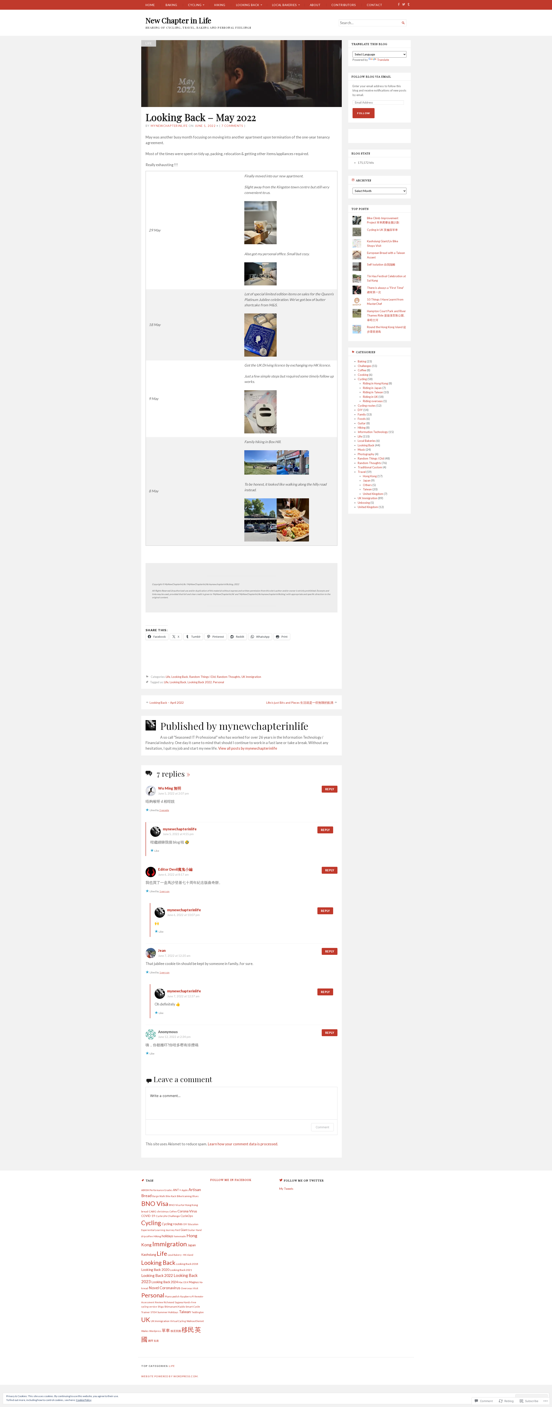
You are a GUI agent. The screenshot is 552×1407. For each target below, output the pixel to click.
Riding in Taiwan (373, 392)
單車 (166, 1330)
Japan (366, 480)
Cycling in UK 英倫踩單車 (382, 229)
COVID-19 (148, 1216)
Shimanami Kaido (174, 1306)
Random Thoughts (228, 677)
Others (367, 485)
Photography (366, 454)
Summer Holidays (167, 1312)
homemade (180, 1236)
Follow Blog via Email (371, 76)
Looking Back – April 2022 (167, 702)
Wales (145, 1331)
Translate (383, 59)
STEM (154, 1312)
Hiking (219, 5)
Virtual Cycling (178, 1321)
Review (159, 1302)
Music (361, 449)
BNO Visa (154, 1203)
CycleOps (186, 1216)
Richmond (169, 1302)
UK (145, 1319)
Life (149, 43)
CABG (152, 1211)
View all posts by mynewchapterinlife (247, 748)
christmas (163, 1211)
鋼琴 (150, 1340)
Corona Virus (187, 1211)
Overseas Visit (189, 1288)
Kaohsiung (148, 1254)
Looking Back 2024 (164, 1282)
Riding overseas (373, 401)
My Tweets (286, 1188)
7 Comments (232, 125)
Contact (374, 5)
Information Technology (373, 432)
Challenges (364, 366)
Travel (362, 472)
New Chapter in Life (178, 20)
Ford (177, 1230)
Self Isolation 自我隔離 (381, 264)
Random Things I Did (202, 677)
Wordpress (155, 1331)
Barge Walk (158, 1196)
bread (144, 1211)
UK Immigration (251, 677)
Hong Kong (370, 476)
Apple (185, 1190)
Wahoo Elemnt (195, 1321)
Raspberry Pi (187, 1296)
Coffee (362, 370)
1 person (164, 891)
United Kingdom (373, 494)
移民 (188, 1329)
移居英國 (176, 1331)
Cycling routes (367, 405)
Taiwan (367, 489)
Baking (171, 5)
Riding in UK (370, 396)
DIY (360, 410)
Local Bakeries (284, 5)
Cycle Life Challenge (168, 1216)
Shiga (161, 1306)
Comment (322, 1127)
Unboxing (364, 502)
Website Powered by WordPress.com (169, 1376)
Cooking (363, 374)
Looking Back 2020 (155, 1270)
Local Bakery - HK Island (180, 1254)
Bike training (184, 1196)
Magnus (194, 1282)
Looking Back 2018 (187, 1263)
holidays (167, 1236)
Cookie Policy (83, 1400)
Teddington (197, 1312)
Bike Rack (171, 1196)
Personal (218, 682)
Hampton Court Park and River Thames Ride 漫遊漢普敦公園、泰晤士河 (386, 315)
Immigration (169, 1244)
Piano (168, 1296)
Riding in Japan (372, 388)
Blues (195, 1196)
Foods (362, 418)
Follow (363, 113)
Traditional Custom (370, 467)
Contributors (343, 5)
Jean (162, 950)
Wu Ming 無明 (169, 788)
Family (362, 414)
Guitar (362, 423)
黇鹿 (156, 1340)
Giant (183, 1230)
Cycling (194, 5)
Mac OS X (183, 1282)
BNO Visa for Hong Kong (183, 1205)
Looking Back (247, 5)
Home (150, 5)
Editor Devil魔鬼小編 (175, 869)
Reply (329, 789)
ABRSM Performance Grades (156, 1190)
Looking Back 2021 (181, 1270)
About (315, 5)
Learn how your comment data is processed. (243, 1144)
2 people (164, 810)
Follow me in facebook (230, 1180)
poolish (176, 1296)
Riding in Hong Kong (375, 383)
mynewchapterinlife (169, 125)
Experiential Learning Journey (157, 1230)
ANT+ (177, 1190)
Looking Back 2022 (200, 682)
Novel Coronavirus (164, 1288)
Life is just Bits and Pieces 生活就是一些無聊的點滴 (299, 702)
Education (193, 1224)
